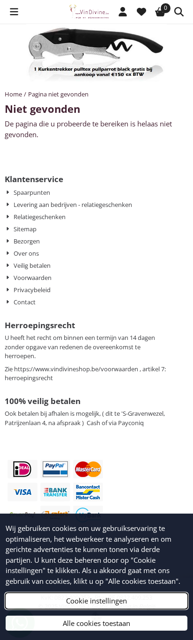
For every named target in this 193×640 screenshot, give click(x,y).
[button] (14, 11)
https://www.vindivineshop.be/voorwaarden (76, 369)
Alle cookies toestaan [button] (96, 623)
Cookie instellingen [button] (96, 600)
